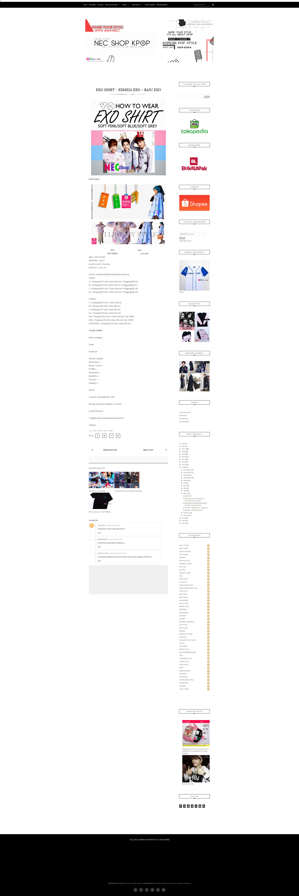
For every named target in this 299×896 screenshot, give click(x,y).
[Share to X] (104, 436)
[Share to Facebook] (97, 436)
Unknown (102, 525)
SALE (181, 655)
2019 (183, 454)
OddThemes (162, 883)
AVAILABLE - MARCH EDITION (193, 510)
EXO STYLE (97, 431)
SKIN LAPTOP (183, 664)
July (185, 483)
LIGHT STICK (183, 628)
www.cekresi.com (185, 241)
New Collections (111, 4)
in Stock (100, 4)
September (188, 478)
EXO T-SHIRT (108, 431)
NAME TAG (183, 637)
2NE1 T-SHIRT (184, 545)
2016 (183, 462)
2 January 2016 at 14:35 (118, 553)
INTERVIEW (183, 609)
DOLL (181, 576)
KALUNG (182, 619)
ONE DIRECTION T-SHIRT (187, 640)
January (186, 515)
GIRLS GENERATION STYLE (188, 588)
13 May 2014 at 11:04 (113, 525)
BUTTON (182, 570)
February (187, 513)
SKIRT (181, 668)
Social (124, 4)
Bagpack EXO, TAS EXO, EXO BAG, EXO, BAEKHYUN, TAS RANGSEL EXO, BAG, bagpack (195, 751)
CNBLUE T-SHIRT (184, 573)
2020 (183, 451)
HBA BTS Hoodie (188, 784)
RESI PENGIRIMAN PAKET (187, 652)
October (186, 475)
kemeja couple (103, 553)
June (185, 485)
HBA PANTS (183, 594)
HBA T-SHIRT (183, 597)
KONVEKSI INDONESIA (186, 622)
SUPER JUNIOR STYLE (186, 680)
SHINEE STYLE (184, 661)
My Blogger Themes (181, 883)
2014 (183, 467)
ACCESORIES (183, 554)
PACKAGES (183, 415)
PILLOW (182, 643)
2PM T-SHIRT (183, 548)
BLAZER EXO (187, 496)
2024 (183, 444)
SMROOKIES (183, 677)
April (185, 491)
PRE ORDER (183, 646)
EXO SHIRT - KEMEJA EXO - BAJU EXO (195, 508)
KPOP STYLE (183, 625)
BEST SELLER (136, 4)
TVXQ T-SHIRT (184, 689)
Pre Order (92, 4)
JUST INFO (182, 616)
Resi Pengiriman (162, 4)
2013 (183, 518)
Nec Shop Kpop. (135, 883)
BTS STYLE (182, 567)
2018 (183, 457)
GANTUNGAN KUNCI (186, 585)
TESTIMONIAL (184, 419)
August (186, 480)
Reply (99, 533)
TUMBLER (182, 686)
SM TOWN (182, 674)
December (187, 470)
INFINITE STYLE (184, 606)
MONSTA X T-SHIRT (185, 634)
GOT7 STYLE (183, 591)
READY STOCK (184, 649)
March (186, 493)
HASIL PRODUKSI (185, 412)
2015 (183, 465)
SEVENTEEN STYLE (185, 658)
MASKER (182, 631)
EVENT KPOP (183, 579)
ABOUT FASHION (185, 551)
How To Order (150, 4)
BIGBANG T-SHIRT (185, 564)
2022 (183, 446)
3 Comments (141, 94)
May (185, 488)
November (187, 472)
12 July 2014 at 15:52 (115, 539)
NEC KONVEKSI (184, 422)
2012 (183, 521)
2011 (183, 523)
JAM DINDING (183, 613)
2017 (183, 459)
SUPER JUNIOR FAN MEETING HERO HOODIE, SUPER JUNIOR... (195, 504)
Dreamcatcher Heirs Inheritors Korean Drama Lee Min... (193, 499)
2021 (183, 449)
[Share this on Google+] (111, 436)
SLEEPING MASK (184, 671)
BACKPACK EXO (184, 561)
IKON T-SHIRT (184, 603)
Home (85, 4)
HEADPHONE (183, 600)
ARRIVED (182, 557)
